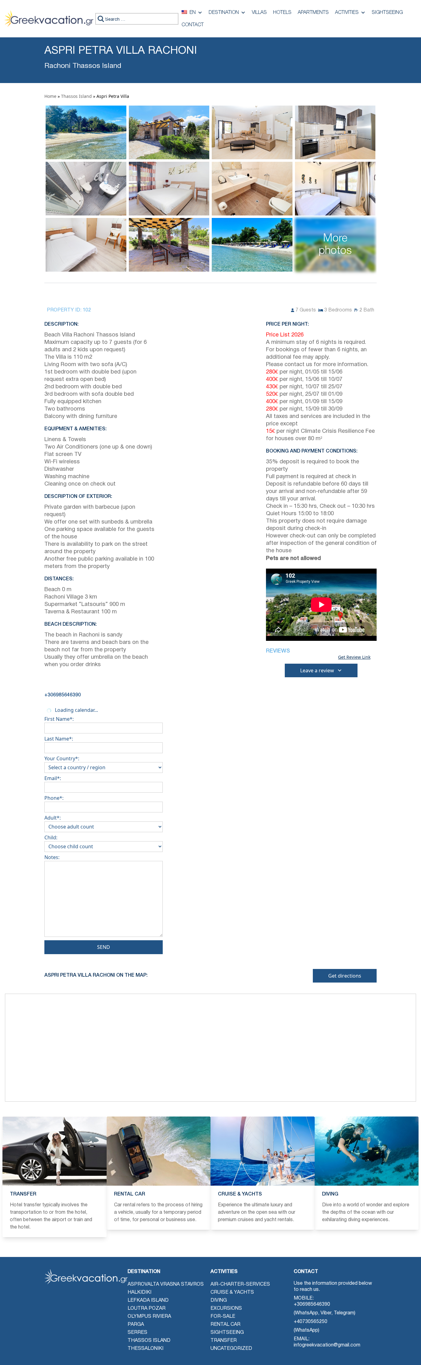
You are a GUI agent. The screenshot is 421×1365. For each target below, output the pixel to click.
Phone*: (53, 798)
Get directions (344, 975)
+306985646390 (312, 1304)
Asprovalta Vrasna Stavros (166, 1284)
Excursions (226, 1308)
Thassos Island (76, 96)
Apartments (313, 12)
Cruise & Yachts (232, 1292)
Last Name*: (58, 738)
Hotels (282, 12)
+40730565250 (310, 1322)
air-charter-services (240, 1284)
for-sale (223, 1316)
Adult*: (52, 817)
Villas (259, 12)
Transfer (224, 1340)
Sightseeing (387, 12)
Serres (137, 1332)
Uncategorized (231, 1348)
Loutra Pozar (147, 1308)
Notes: (51, 857)
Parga (136, 1324)
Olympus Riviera (149, 1316)
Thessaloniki (145, 1348)
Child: (50, 837)
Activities (347, 12)
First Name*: (59, 719)
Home (50, 96)
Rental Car (225, 1324)
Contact (193, 25)
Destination (224, 12)
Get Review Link (354, 657)
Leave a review (317, 670)
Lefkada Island (148, 1300)
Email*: (52, 778)
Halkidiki (139, 1292)
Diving (219, 1300)
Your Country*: (61, 758)
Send (103, 947)
